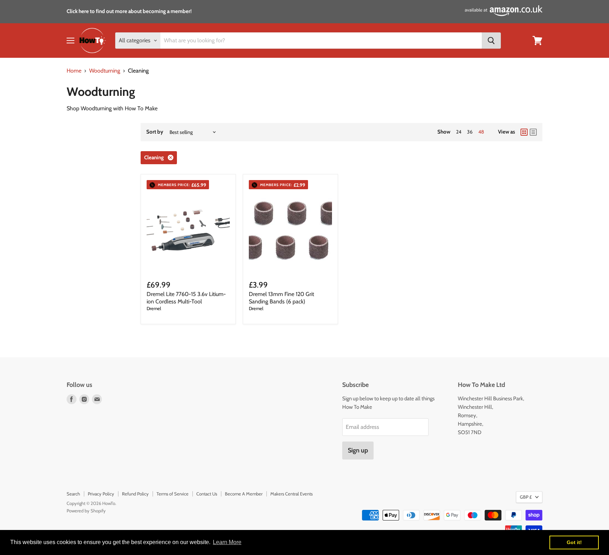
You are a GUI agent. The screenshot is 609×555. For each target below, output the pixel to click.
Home (74, 71)
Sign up (358, 450)
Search (73, 494)
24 (458, 132)
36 (470, 132)
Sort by (154, 132)
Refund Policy (135, 494)
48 (481, 132)
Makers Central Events (291, 494)
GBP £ (526, 497)
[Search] (491, 40)
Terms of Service (172, 494)
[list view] (533, 132)
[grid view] (524, 132)
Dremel (154, 308)
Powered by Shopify (86, 510)
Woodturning (104, 71)
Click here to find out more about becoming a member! (129, 11)
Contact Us (206, 494)
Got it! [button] (574, 542)
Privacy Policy (101, 494)
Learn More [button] (227, 542)
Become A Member (244, 494)
